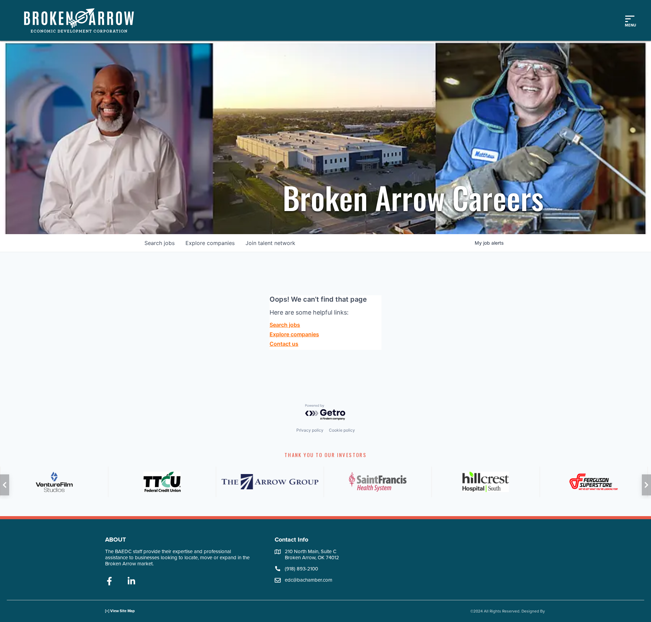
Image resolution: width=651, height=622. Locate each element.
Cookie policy (342, 430)
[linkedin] (131, 581)
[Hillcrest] (485, 482)
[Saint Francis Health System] (378, 482)
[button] (4, 484)
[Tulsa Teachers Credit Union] (162, 482)
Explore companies (294, 334)
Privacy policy (309, 430)
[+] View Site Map (120, 611)
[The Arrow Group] (270, 482)
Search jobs (285, 324)
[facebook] (109, 581)
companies (210, 243)
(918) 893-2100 (301, 569)
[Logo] (82, 20)
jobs (159, 243)
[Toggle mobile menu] (629, 20)
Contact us (284, 343)
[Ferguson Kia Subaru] (594, 482)
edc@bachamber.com (308, 580)
